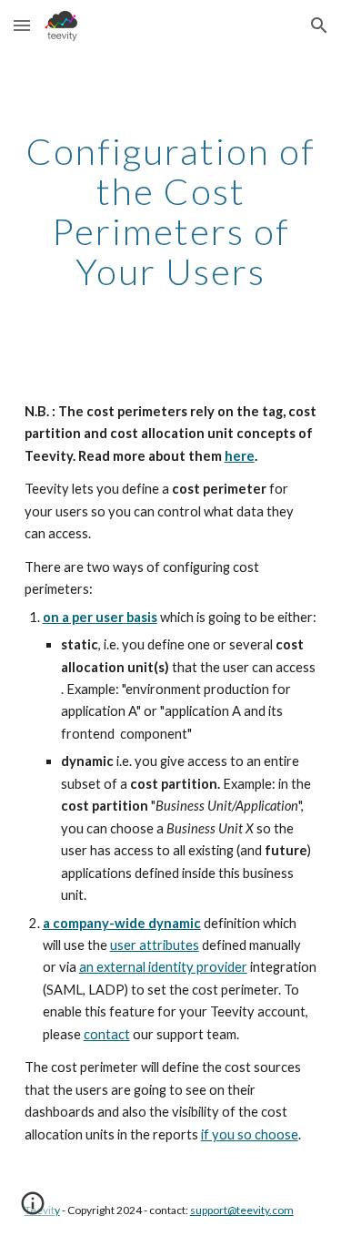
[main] (171, 211)
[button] (22, 25)
